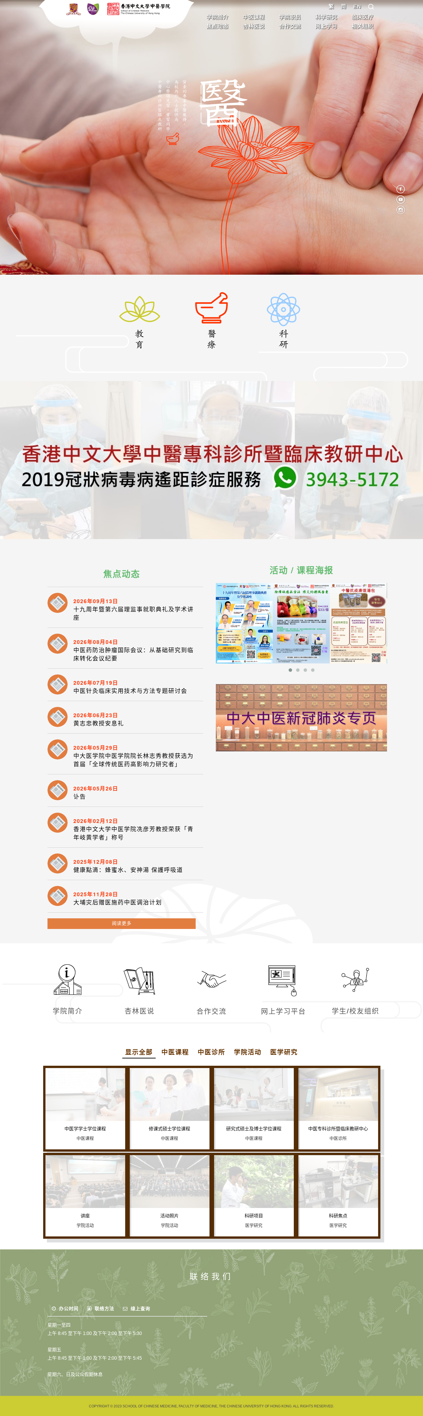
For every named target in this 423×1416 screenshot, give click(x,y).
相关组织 (363, 26)
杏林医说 (254, 26)
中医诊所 (211, 1052)
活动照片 (169, 1216)
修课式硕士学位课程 (169, 1129)
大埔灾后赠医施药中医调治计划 (117, 902)
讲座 (85, 1216)
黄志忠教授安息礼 (98, 723)
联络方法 (103, 1308)
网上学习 (326, 26)
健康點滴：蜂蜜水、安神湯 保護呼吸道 (128, 870)
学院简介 (217, 17)
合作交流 (290, 26)
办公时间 (68, 1308)
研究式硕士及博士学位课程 (253, 1129)
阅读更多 (122, 923)
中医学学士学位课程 (85, 1129)
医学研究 (284, 1052)
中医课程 (254, 17)
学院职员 (290, 17)
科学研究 (326, 17)
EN (357, 6)
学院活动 (248, 1052)
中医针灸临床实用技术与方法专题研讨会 (130, 691)
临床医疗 (363, 17)
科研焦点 (338, 1216)
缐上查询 (139, 1308)
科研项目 (254, 1216)
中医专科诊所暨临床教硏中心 (338, 1129)
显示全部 (139, 1052)
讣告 (79, 797)
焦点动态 (217, 26)
